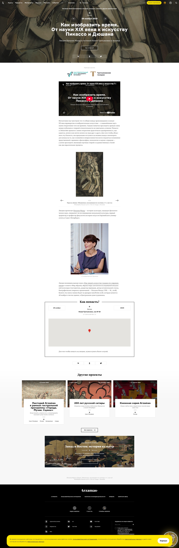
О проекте (54, 496)
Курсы (10, 3)
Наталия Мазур (79, 211)
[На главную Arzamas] (3, 3)
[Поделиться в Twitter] (100, 56)
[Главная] (89, 490)
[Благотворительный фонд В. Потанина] (77, 73)
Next (117, 200)
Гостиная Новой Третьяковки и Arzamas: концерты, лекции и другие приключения (89, 8)
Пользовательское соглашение (71, 496)
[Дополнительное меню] (62, 3)
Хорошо (163, 541)
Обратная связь (123, 496)
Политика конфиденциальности (95, 496)
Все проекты (88, 430)
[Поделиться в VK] (78, 56)
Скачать (154, 2)
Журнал (38, 3)
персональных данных (133, 539)
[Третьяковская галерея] (100, 73)
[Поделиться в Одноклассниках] (89, 56)
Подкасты (18, 3)
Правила (111, 496)
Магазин (47, 3)
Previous (62, 200)
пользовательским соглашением (85, 539)
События (55, 3)
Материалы (29, 3)
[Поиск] (176, 3)
